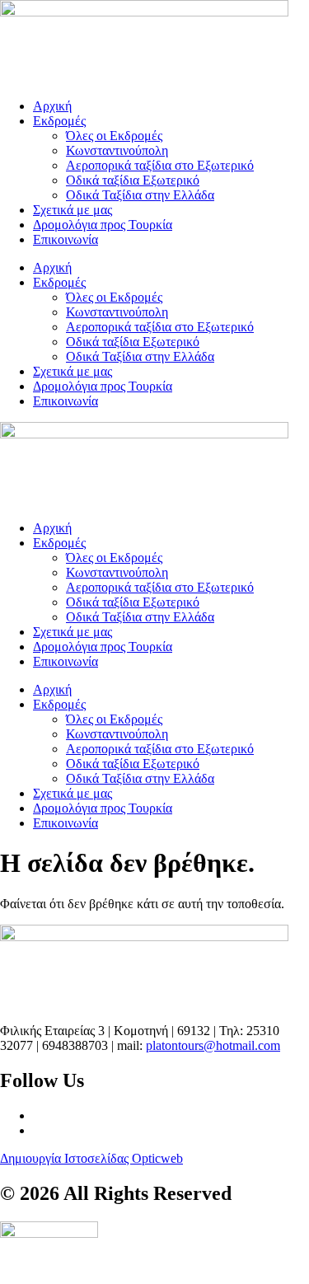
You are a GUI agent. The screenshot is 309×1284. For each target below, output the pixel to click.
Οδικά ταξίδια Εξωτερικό (132, 180)
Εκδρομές (59, 121)
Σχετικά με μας (72, 210)
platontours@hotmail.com (213, 1045)
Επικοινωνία (65, 239)
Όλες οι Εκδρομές (114, 136)
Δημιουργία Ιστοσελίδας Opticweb (91, 1158)
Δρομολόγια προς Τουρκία (102, 225)
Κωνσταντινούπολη (117, 150)
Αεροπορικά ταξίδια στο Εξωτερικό (160, 165)
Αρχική (52, 106)
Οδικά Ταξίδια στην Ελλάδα (140, 195)
